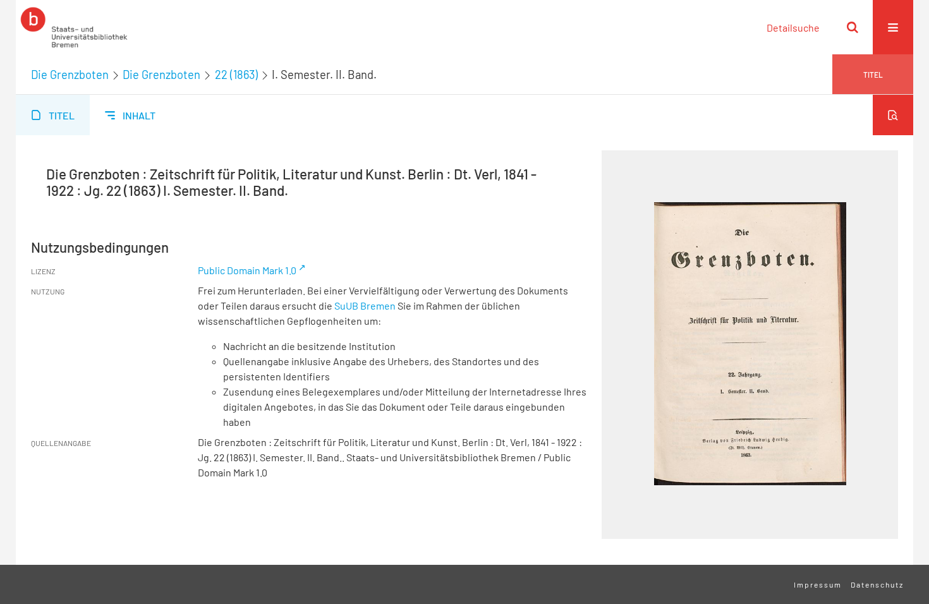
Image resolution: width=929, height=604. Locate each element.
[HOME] (74, 27)
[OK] (852, 27)
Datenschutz (877, 584)
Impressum (818, 584)
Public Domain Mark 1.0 (247, 270)
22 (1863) (236, 75)
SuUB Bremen (365, 305)
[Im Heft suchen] (893, 115)
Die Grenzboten (70, 75)
